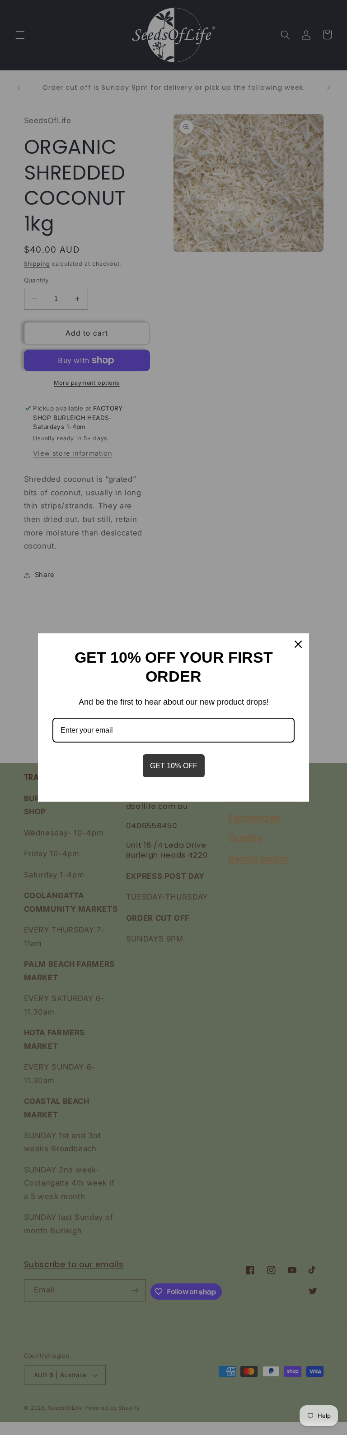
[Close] (298, 644)
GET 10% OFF (173, 766)
